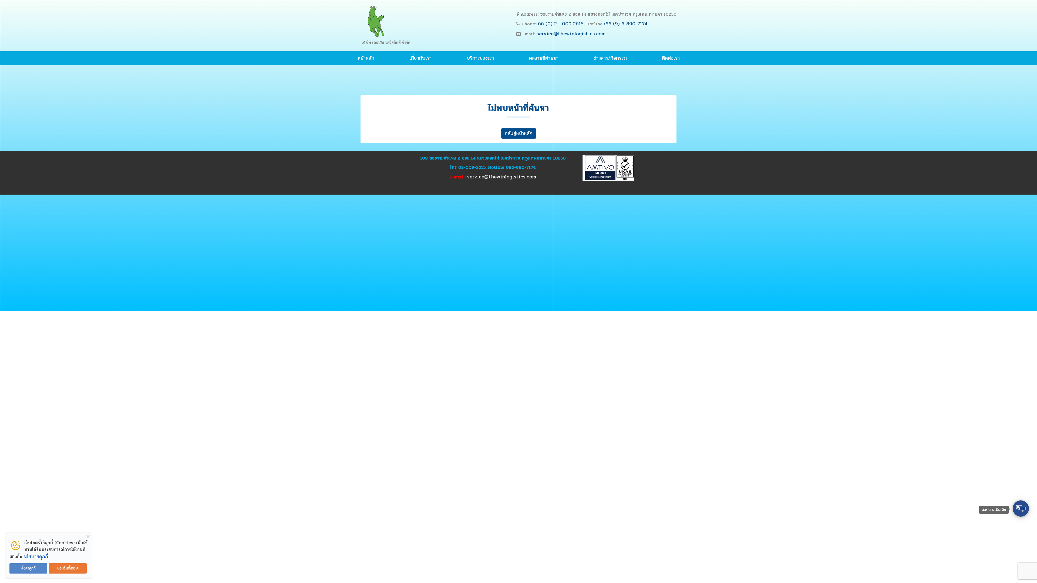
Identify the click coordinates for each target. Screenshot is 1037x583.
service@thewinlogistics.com (571, 34)
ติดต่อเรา (671, 58)
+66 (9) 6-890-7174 (625, 24)
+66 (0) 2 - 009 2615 (560, 24)
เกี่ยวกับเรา (420, 58)
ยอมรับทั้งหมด (68, 568)
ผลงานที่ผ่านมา (543, 58)
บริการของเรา (480, 58)
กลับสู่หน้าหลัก (519, 133)
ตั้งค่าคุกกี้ (28, 568)
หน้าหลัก (366, 58)
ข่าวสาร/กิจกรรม (610, 58)
